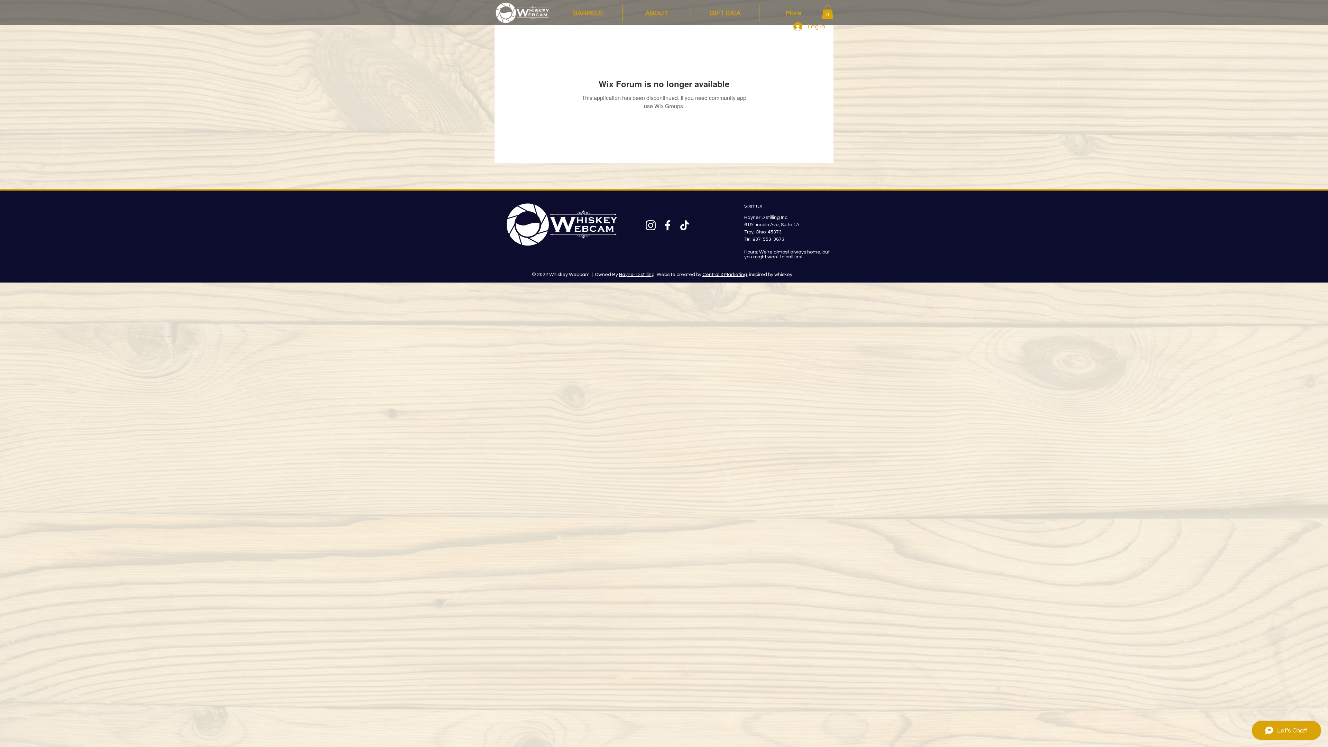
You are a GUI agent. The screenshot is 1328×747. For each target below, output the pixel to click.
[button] (827, 12)
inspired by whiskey (770, 274)
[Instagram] (650, 225)
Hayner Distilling (637, 274)
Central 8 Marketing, (725, 274)
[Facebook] (667, 225)
